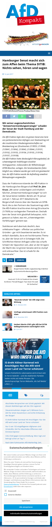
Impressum (43, 522)
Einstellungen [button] (8, 486)
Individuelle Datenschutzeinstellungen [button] (26, 513)
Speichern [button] (26, 500)
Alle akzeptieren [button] (26, 507)
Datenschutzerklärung (11, 484)
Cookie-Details (9, 522)
